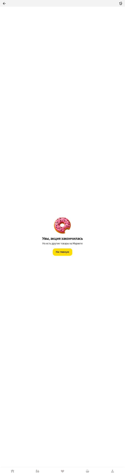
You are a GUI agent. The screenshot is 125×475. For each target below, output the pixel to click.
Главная (12, 471)
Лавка (37, 471)
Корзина (87, 471)
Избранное (62, 471)
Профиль (112, 471)
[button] (121, 4)
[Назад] (4, 3)
